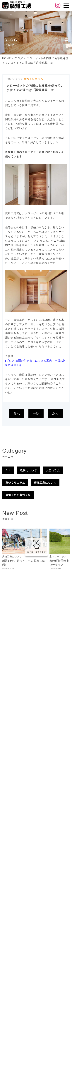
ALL (8, 470)
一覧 (36, 413)
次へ (55, 413)
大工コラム (53, 470)
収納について (28, 470)
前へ (17, 413)
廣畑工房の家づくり (18, 494)
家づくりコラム (15, 482)
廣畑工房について (45, 482)
